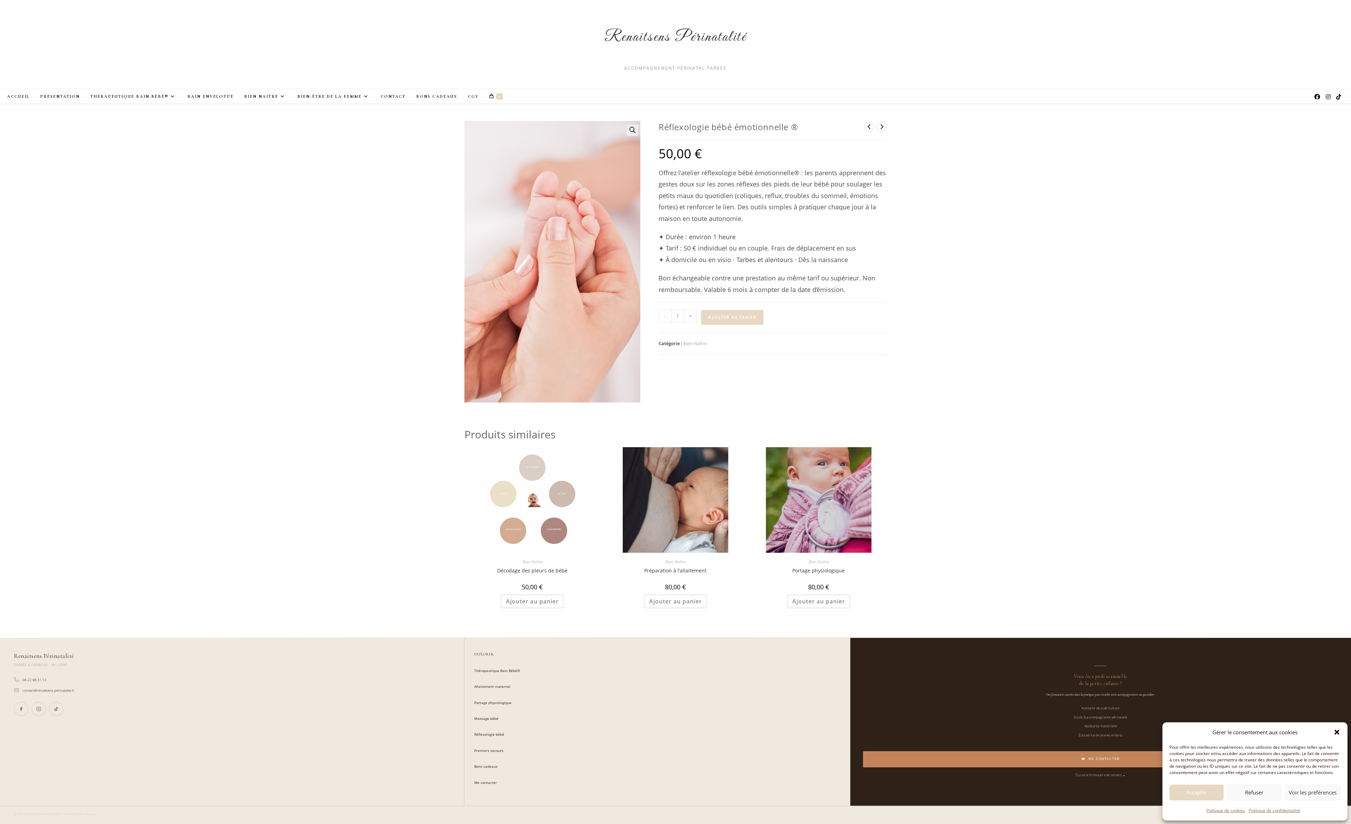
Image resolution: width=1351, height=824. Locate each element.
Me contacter (485, 782)
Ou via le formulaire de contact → (1100, 775)
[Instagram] (39, 709)
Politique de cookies (1225, 810)
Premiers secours (488, 750)
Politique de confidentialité (1274, 810)
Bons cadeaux (485, 766)
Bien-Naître (695, 343)
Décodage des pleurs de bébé (532, 570)
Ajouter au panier (732, 317)
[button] (1336, 732)
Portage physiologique (818, 570)
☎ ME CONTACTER (1100, 759)
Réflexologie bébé (489, 734)
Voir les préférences (1313, 792)
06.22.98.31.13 (34, 679)
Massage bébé (486, 718)
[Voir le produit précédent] (869, 127)
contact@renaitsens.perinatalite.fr (48, 690)
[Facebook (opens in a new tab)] (1317, 97)
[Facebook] (21, 709)
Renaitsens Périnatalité (675, 37)
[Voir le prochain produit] (882, 127)
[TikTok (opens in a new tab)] (1338, 97)
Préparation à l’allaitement (675, 570)
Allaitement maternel (492, 686)
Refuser (1254, 792)
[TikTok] (56, 709)
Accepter (1196, 792)
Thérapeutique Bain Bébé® (497, 670)
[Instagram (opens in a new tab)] (1328, 97)
